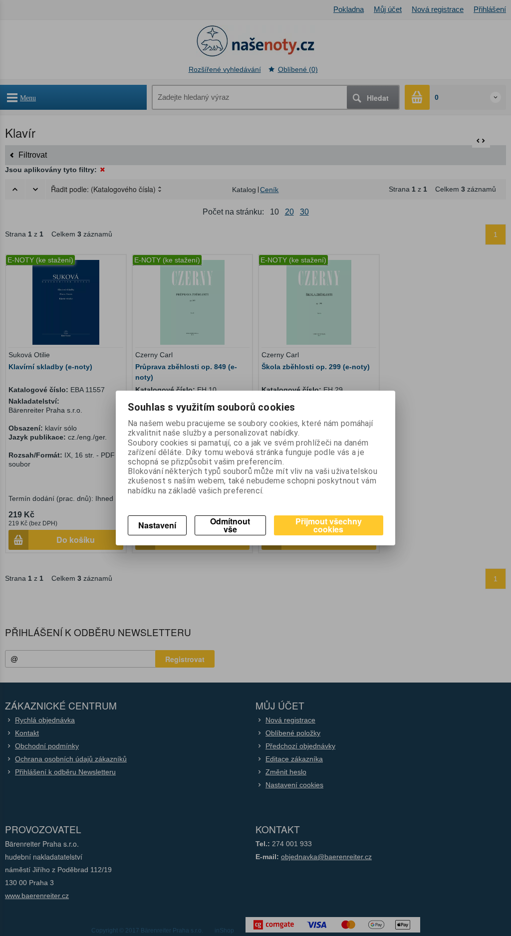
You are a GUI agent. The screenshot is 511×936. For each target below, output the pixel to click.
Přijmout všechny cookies (328, 525)
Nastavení (157, 525)
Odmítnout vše (230, 525)
